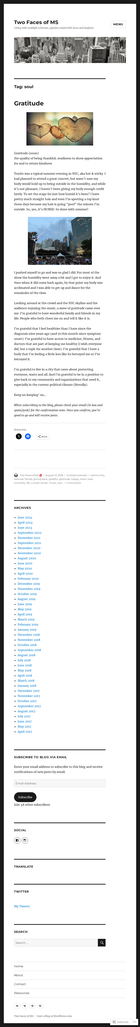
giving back (41, 479)
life (28, 482)
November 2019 (29, 589)
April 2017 (25, 731)
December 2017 (29, 691)
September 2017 (29, 706)
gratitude (64, 479)
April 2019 (25, 614)
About (18, 975)
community (97, 475)
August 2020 (27, 558)
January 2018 (27, 686)
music (53, 482)
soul (60, 482)
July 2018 (24, 660)
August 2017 (26, 711)
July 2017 (24, 716)
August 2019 (27, 599)
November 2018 (29, 640)
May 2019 (25, 609)
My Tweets (22, 906)
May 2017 (24, 726)
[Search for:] (56, 942)
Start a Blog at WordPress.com (54, 1016)
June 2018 (25, 665)
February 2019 (28, 624)
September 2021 (29, 543)
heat (90, 479)
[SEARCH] (102, 943)
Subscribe (25, 797)
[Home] (17, 1006)
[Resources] (40, 1006)
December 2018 (29, 635)
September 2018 (29, 650)
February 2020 (28, 578)
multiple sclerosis (76, 475)
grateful (53, 479)
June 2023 (25, 527)
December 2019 (29, 584)
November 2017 (29, 696)
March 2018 (26, 680)
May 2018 (24, 670)
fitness (28, 479)
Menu (118, 24)
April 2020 (25, 573)
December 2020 (29, 548)
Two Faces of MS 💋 (31, 475)
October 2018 (27, 645)
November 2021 (29, 538)
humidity (19, 482)
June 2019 (25, 604)
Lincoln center (39, 482)
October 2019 (27, 594)
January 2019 (27, 629)
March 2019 (26, 619)
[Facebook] (17, 840)
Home (18, 966)
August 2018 (26, 655)
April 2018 (25, 675)
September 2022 (30, 533)
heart (83, 479)
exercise (19, 479)
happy (75, 479)
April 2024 (25, 522)
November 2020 (29, 553)
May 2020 (25, 568)
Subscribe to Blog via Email (40, 757)
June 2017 (25, 721)
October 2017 (27, 701)
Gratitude (29, 103)
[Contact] (32, 1006)
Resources (21, 993)
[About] (25, 1006)
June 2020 (25, 563)
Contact (20, 984)
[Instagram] (25, 840)
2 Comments (73, 482)
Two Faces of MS (36, 22)
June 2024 (25, 517)
